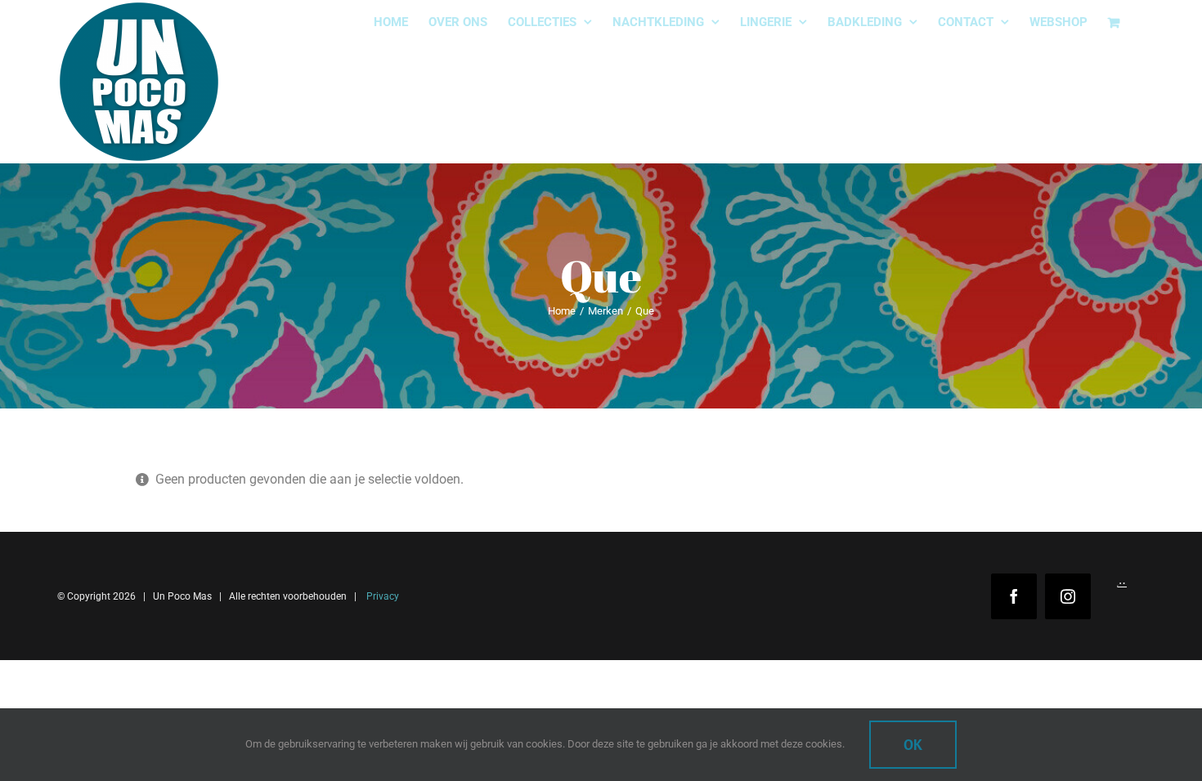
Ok (913, 744)
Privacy (381, 596)
